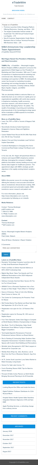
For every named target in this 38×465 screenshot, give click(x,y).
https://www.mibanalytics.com (11, 196)
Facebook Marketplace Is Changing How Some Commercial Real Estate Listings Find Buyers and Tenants (18, 148)
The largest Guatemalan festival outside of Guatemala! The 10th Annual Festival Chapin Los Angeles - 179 (19, 34)
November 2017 (8, 439)
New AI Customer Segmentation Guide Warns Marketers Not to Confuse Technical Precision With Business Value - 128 (19, 40)
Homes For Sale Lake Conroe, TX (13, 365)
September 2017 (8, 447)
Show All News (6, 240)
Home (4, 18)
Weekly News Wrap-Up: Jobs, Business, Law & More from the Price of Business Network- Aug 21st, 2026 (19, 354)
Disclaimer (16, 240)
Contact (10, 18)
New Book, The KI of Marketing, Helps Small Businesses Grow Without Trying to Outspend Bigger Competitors (17, 327)
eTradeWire (19, 2)
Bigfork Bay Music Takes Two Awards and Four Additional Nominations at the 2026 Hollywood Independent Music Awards (17, 275)
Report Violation (26, 240)
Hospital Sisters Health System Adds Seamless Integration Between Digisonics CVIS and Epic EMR (18, 400)
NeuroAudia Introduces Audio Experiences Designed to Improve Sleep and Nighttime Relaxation (16, 129)
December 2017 (8, 435)
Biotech (12, 236)
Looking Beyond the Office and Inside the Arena (19, 387)
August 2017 (7, 451)
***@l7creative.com (8, 225)
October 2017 (7, 443)
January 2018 (7, 431)
